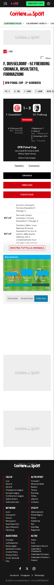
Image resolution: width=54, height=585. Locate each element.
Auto (8, 512)
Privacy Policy (12, 555)
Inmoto (9, 518)
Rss (32, 524)
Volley (33, 496)
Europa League (12, 493)
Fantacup (10, 530)
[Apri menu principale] (5, 4)
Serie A (9, 484)
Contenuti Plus (12, 23)
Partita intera (41, 298)
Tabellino (19, 166)
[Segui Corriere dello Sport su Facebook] (20, 568)
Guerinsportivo (12, 524)
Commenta (34, 166)
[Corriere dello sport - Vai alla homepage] (27, 14)
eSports (34, 499)
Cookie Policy (12, 552)
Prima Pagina (36, 515)
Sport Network (12, 527)
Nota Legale (11, 546)
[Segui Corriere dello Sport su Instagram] (34, 568)
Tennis (34, 490)
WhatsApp (39, 575)
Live (15, 3)
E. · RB (17, 91)
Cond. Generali (12, 558)
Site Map (35, 527)
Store (33, 518)
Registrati (35, 530)
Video (33, 540)
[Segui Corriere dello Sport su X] (27, 568)
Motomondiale (37, 484)
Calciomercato (12, 502)
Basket (34, 487)
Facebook (14, 575)
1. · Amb (39, 91)
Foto (33, 543)
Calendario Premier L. (40, 557)
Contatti (9, 540)
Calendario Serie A (36, 23)
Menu (48, 58)
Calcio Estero (12, 499)
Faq (7, 561)
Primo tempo (13, 298)
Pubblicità (35, 521)
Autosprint (10, 515)
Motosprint (11, 521)
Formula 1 (35, 481)
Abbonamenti (37, 512)
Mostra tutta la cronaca (27, 247)
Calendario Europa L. (40, 554)
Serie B (9, 487)
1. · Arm (27, 91)
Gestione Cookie (13, 549)
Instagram (25, 575)
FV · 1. (7, 91)
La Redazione (12, 543)
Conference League (15, 496)
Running (34, 493)
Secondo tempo (27, 298)
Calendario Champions (36, 550)
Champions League (14, 490)
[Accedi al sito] (49, 4)
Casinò (34, 560)
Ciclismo (35, 502)
